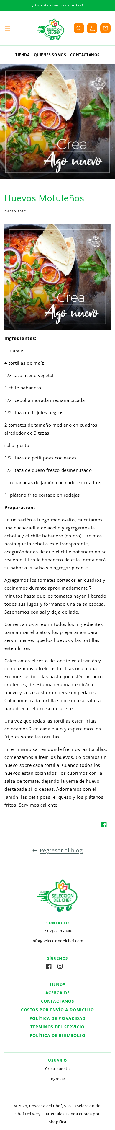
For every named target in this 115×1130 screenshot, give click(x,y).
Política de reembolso (58, 1035)
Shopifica (57, 1121)
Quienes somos (50, 54)
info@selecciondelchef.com (57, 940)
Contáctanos (85, 54)
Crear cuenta (57, 1068)
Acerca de (57, 992)
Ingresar (57, 1078)
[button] (7, 28)
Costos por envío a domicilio (57, 1010)
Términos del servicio (57, 1027)
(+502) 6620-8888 (58, 931)
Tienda (22, 54)
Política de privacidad (57, 1018)
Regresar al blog (61, 850)
